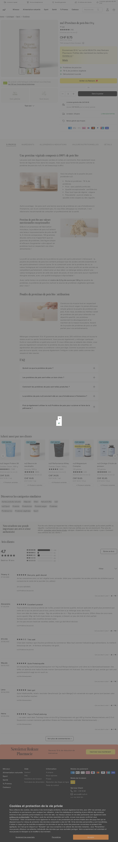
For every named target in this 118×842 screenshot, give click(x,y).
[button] (60, 418)
